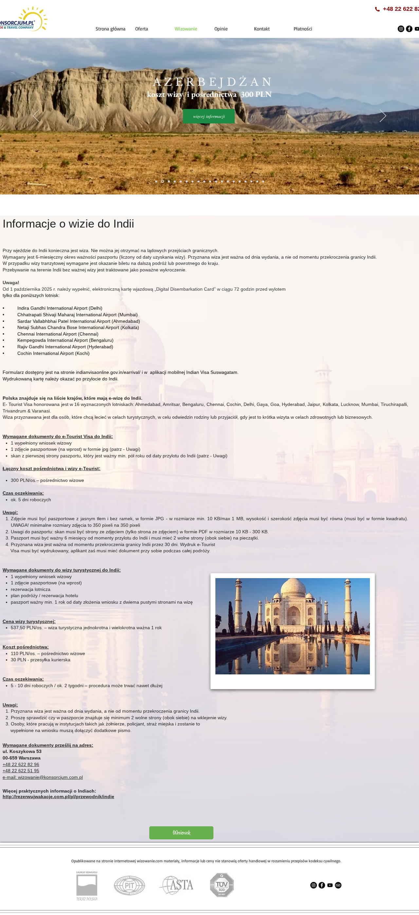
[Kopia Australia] (257, 181)
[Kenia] (204, 181)
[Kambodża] (192, 181)
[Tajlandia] (240, 181)
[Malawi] (222, 181)
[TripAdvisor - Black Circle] (338, 885)
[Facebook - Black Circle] (409, 29)
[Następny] (383, 116)
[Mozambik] (228, 181)
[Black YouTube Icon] (330, 885)
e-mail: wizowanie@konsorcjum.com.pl (43, 777)
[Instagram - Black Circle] (401, 29)
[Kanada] (198, 181)
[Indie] (187, 181)
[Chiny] (175, 181)
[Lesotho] (216, 181)
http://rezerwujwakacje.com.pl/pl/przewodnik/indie (58, 796)
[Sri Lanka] (234, 181)
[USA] (245, 181)
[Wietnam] (251, 181)
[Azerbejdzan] (162, 181)
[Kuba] (210, 181)
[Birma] (169, 181)
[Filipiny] (181, 181)
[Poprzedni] (36, 116)
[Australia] (156, 181)
